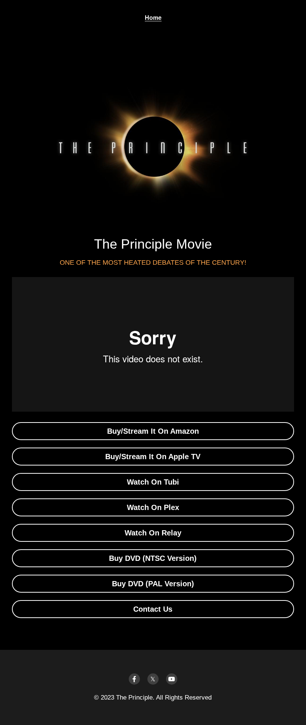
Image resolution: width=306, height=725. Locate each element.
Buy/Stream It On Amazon (153, 431)
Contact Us (152, 609)
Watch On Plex (153, 507)
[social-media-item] (134, 679)
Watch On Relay (153, 533)
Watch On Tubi (153, 482)
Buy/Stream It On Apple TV (152, 456)
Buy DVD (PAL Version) (153, 584)
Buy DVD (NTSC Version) (153, 558)
